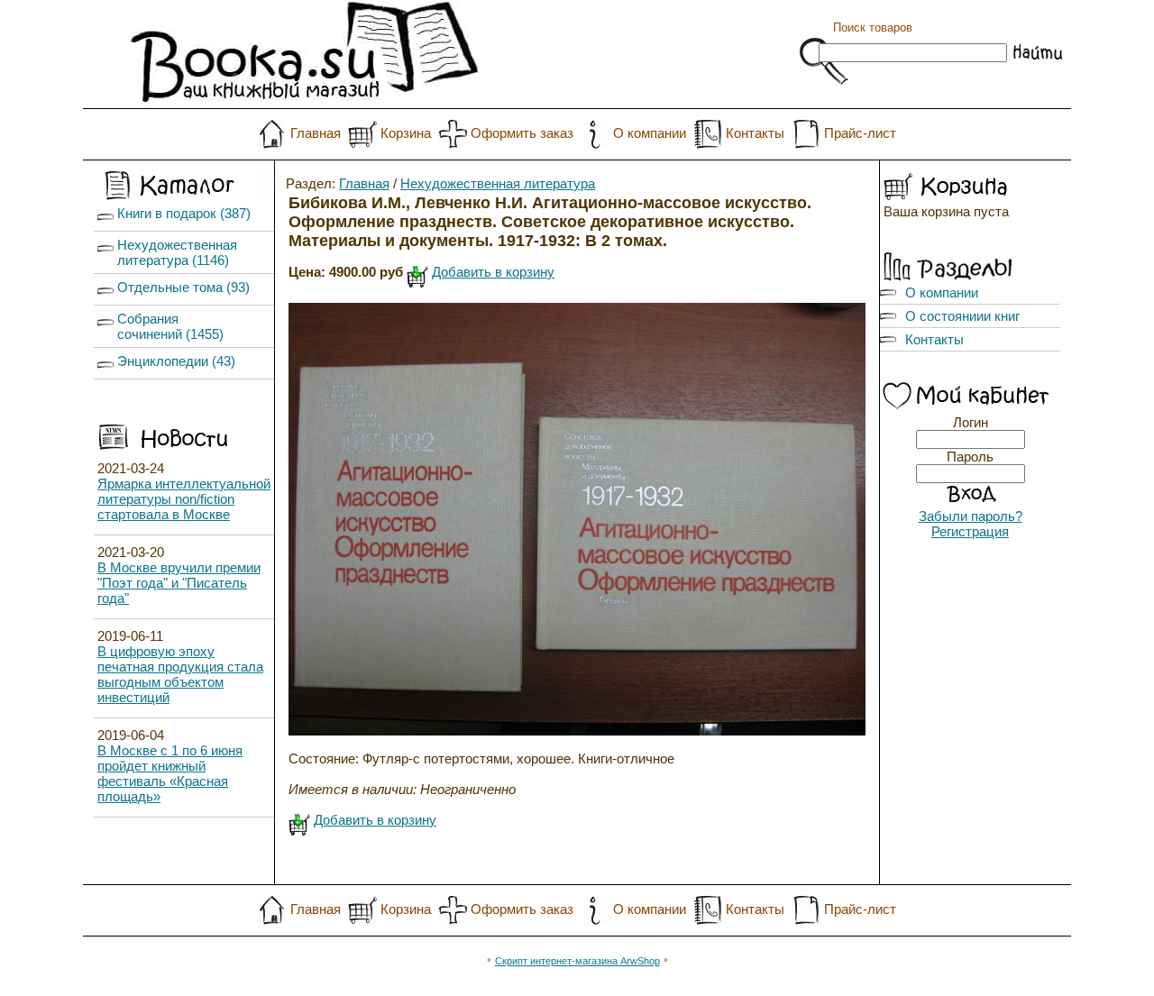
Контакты (755, 133)
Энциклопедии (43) (176, 361)
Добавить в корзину (493, 271)
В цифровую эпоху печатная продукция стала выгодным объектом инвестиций (180, 674)
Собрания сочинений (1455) (170, 326)
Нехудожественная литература (497, 183)
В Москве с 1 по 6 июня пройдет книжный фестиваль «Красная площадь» (170, 773)
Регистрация (970, 531)
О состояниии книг (962, 316)
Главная (315, 133)
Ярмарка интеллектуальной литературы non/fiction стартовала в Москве (183, 499)
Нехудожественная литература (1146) (177, 252)
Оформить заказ (522, 133)
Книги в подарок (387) (184, 213)
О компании (649, 133)
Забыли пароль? (970, 516)
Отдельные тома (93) (183, 287)
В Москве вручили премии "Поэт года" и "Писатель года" (179, 583)
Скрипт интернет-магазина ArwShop (577, 960)
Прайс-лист (860, 133)
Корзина (405, 133)
